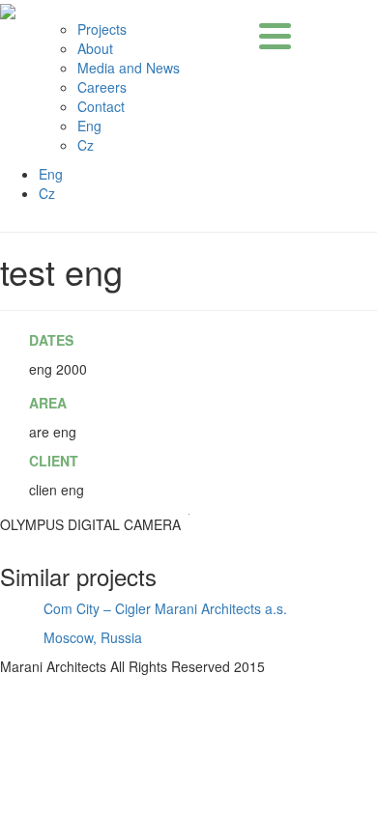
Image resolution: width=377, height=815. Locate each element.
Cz (85, 145)
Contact (101, 106)
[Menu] (275, 36)
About (95, 48)
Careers (102, 87)
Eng (89, 125)
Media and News (128, 67)
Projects (102, 29)
